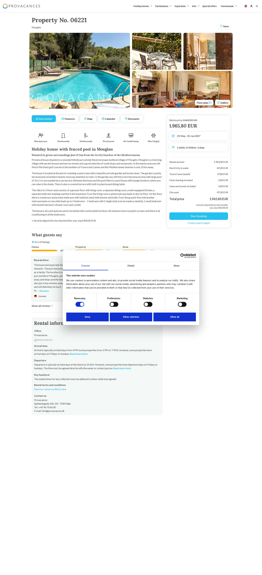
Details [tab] (131, 265)
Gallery (224, 102)
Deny (87, 317)
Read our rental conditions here (50, 389)
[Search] (257, 6)
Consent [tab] (85, 265)
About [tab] (177, 265)
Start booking (199, 216)
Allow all (174, 317)
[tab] (44, 118)
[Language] (245, 6)
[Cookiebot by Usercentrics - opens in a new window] (182, 255)
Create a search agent (199, 222)
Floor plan (203, 102)
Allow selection (131, 317)
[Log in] (251, 6)
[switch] (114, 304)
